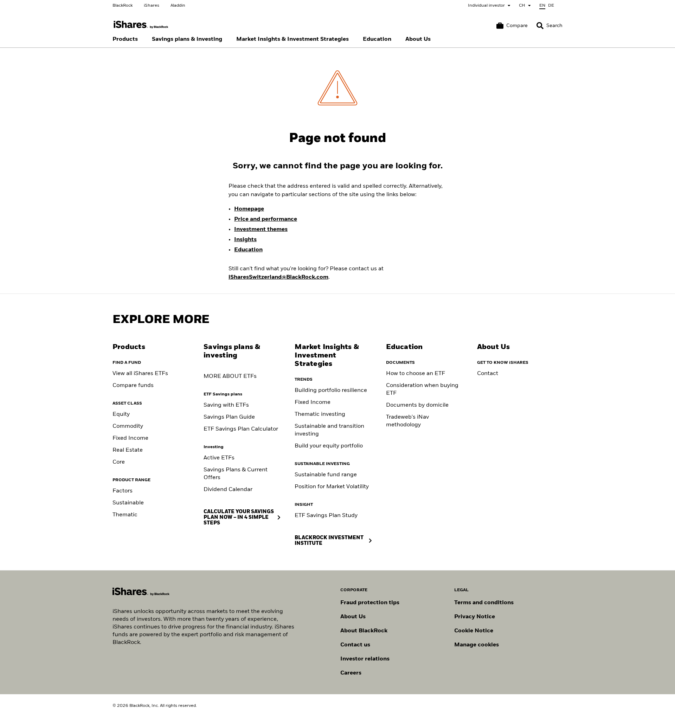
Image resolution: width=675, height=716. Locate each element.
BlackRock (122, 6)
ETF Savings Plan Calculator (241, 429)
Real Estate (127, 450)
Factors (122, 491)
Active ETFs (219, 458)
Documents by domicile (417, 405)
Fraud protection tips (369, 603)
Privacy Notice (474, 617)
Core (118, 462)
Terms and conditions (484, 603)
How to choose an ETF (415, 373)
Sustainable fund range (326, 475)
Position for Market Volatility (332, 487)
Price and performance (265, 219)
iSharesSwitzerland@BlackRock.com (278, 277)
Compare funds (133, 385)
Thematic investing (320, 414)
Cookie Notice (473, 631)
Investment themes (261, 229)
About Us (353, 617)
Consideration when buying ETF (422, 389)
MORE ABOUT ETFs (230, 376)
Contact (487, 373)
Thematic (124, 515)
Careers (350, 673)
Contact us (355, 645)
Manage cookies (476, 645)
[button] (540, 25)
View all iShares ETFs (140, 373)
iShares (151, 6)
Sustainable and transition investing (329, 430)
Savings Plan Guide (229, 417)
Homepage (249, 209)
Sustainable (128, 503)
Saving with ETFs (226, 405)
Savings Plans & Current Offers (236, 473)
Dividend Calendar (228, 489)
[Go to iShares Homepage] (140, 25)
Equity (121, 414)
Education (248, 250)
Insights (245, 240)
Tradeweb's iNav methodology (407, 421)
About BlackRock (363, 631)
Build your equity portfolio (329, 446)
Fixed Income (130, 438)
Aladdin (178, 6)
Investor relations (365, 659)
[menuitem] (125, 39)
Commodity (127, 426)
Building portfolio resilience (331, 390)
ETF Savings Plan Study (326, 515)
